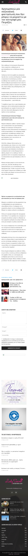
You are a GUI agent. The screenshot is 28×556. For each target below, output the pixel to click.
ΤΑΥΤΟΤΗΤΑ (16, 554)
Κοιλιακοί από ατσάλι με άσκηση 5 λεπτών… (13, 468)
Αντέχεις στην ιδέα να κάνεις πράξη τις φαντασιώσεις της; (16, 284)
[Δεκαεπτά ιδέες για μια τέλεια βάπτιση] (5, 503)
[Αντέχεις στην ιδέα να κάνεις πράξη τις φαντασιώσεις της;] (5, 284)
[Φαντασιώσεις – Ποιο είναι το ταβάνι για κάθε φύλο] (5, 292)
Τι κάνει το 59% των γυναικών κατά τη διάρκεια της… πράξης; (18, 299)
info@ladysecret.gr (17, 488)
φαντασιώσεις (5, 55)
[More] (21, 30)
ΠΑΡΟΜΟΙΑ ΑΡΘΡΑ (6, 277)
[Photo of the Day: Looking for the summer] (5, 518)
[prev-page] (13, 305)
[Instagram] (16, 492)
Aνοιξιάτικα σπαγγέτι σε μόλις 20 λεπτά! (12, 438)
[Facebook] (12, 492)
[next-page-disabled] (15, 305)
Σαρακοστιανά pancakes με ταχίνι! (11, 444)
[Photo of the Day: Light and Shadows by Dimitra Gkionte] (5, 511)
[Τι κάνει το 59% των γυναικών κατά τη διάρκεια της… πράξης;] (5, 299)
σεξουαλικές (6, 204)
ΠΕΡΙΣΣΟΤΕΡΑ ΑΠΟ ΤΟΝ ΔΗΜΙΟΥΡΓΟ (12, 279)
